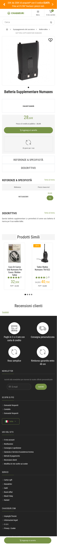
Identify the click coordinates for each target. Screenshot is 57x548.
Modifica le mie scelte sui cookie (16, 464)
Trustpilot (5, 312)
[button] (4, 4)
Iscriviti (41, 387)
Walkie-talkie (43, 29)
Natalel (6, 500)
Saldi (6, 488)
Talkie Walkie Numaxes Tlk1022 (42, 268)
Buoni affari (8, 492)
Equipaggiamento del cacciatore (24, 29)
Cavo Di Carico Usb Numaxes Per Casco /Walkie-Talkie (14, 270)
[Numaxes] (28, 106)
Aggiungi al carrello (29, 130)
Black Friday (8, 496)
